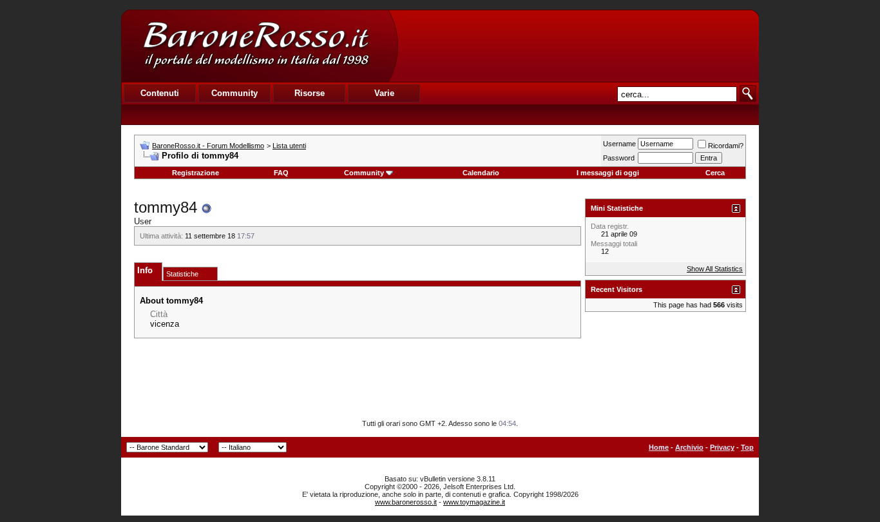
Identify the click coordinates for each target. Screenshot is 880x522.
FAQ (281, 173)
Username (619, 144)
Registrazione (195, 173)
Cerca (715, 173)
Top (747, 447)
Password (619, 158)
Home (659, 447)
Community (364, 173)
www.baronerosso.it (406, 502)
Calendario (481, 173)
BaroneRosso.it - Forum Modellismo (208, 146)
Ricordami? (725, 146)
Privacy (722, 447)
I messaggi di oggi (608, 173)
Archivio (689, 447)
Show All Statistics (715, 269)
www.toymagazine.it (474, 502)
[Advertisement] (578, 45)
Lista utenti (289, 146)
